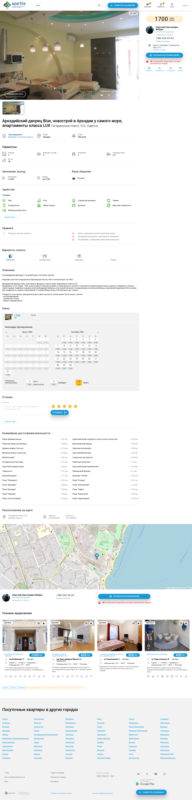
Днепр (5, 719)
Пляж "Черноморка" (81, 498)
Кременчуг (101, 735)
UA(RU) (185, 5)
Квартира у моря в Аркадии (157, 654)
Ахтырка (69, 758)
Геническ (6, 723)
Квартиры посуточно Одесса (20, 137)
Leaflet (170, 588)
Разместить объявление (124, 5)
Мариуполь (133, 735)
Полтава (5, 727)
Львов (131, 719)
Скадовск (164, 719)
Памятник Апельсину (81, 462)
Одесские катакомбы (81, 448)
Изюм (99, 746)
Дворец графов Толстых (12, 448)
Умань (36, 742)
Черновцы (164, 731)
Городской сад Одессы (82, 457)
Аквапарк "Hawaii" (80, 476)
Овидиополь (134, 758)
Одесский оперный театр (13, 467)
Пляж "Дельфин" (9, 485)
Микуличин (165, 723)
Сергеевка (164, 746)
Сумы (99, 727)
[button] (96, 555)
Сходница (6, 758)
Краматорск (39, 738)
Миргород (38, 746)
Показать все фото (15, 94)
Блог (6, 781)
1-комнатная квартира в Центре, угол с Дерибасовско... (111, 655)
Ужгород (100, 723)
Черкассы (69, 735)
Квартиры (22, 687)
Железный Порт (167, 754)
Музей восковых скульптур (14, 453)
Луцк (131, 754)
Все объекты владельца (165, 32)
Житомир (6, 731)
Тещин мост (7, 471)
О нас (6, 773)
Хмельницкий (71, 731)
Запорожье (133, 723)
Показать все (10, 217)
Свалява (132, 750)
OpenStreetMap (179, 588)
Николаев (69, 727)
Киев (99, 719)
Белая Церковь (103, 738)
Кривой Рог (39, 727)
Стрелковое (39, 719)
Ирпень (100, 754)
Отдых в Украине (57, 773)
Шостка (132, 742)
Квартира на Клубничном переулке (14, 655)
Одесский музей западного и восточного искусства (94, 439)
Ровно (36, 731)
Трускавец (69, 738)
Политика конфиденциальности (102, 793)
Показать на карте (159, 50)
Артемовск (164, 735)
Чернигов (101, 731)
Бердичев (69, 746)
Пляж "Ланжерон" (9, 480)
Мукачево (164, 742)
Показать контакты (163, 41)
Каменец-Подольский (138, 731)
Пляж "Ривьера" (9, 494)
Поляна (5, 754)
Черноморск (7, 746)
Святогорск (70, 750)
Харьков (37, 723)
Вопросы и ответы (58, 777)
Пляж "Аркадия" (9, 489)
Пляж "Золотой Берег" (11, 498)
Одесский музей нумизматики (85, 467)
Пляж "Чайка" (78, 489)
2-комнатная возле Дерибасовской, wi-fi (59, 655)
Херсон (5, 735)
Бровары (164, 738)
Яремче (37, 754)
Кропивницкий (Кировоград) (46, 735)
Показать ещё (10, 421)
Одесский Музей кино (81, 453)
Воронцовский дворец (82, 444)
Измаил (100, 742)
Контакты (54, 781)
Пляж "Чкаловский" (80, 485)
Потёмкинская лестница (12, 462)
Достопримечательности (14, 777)
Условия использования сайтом (61, 793)
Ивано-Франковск (136, 727)
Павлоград (70, 742)
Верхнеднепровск (167, 758)
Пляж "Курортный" (80, 494)
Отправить (58, 413)
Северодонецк (8, 742)
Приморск (38, 750)
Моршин (100, 750)
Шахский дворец (9, 476)
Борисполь (164, 750)
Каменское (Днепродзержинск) (15, 738)
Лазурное (38, 758)
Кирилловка (70, 723)
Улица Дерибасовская (11, 439)
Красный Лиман (104, 758)
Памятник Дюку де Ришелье (14, 444)
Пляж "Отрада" (78, 480)
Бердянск (69, 719)
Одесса (13, 687)
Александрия (7, 750)
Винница (163, 727)
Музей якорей (8, 457)
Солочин (68, 754)
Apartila (5, 687)
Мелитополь (134, 738)
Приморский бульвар (81, 471)
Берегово (133, 746)
